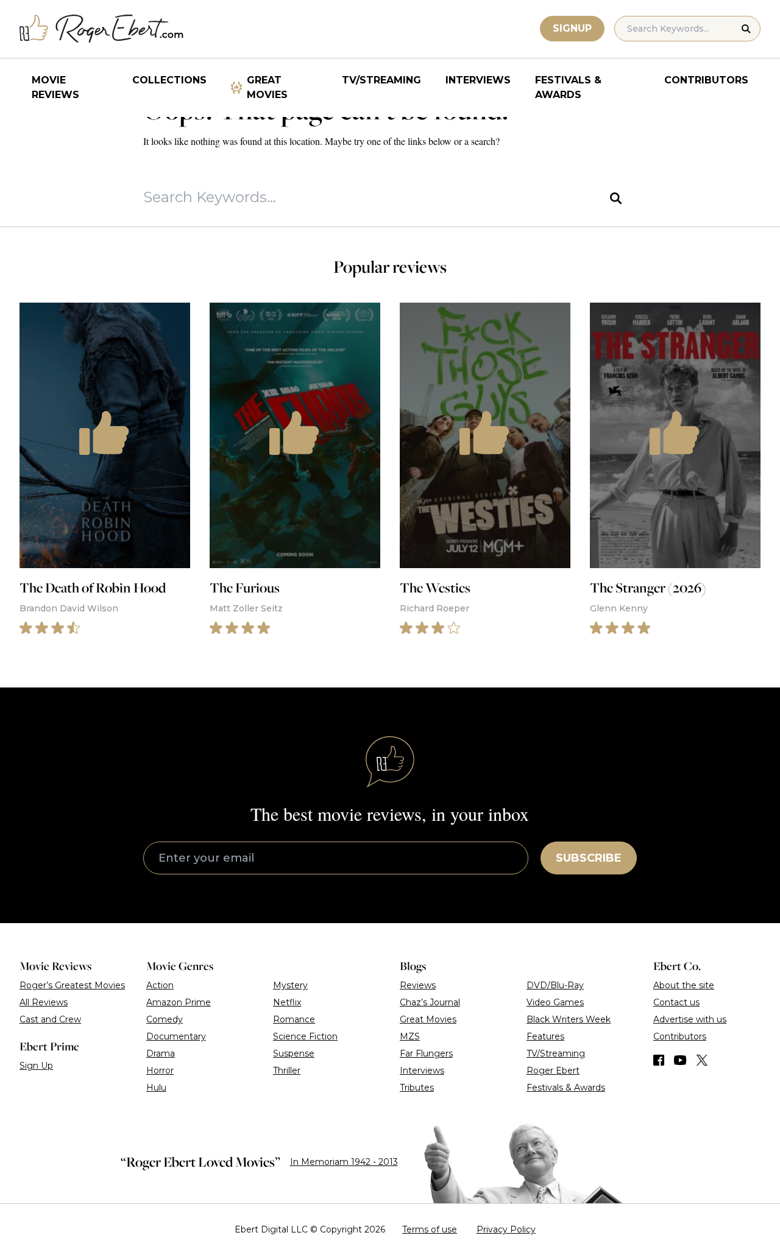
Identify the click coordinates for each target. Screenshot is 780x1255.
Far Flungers (426, 1053)
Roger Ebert (553, 1070)
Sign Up (36, 1065)
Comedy (164, 1019)
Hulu (156, 1087)
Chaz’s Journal (430, 1002)
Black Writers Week (568, 1019)
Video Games (555, 1002)
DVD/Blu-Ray (555, 985)
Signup (572, 28)
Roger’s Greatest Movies (72, 985)
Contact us (676, 1002)
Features (545, 1036)
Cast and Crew (50, 1019)
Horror (160, 1070)
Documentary (176, 1036)
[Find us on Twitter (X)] (702, 1060)
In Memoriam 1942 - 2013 (344, 1161)
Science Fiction (305, 1036)
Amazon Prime (178, 1002)
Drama (160, 1053)
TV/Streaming (381, 80)
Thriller (286, 1070)
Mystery (290, 985)
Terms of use (429, 1229)
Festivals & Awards (568, 87)
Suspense (293, 1053)
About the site (683, 985)
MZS (410, 1036)
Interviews (478, 80)
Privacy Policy (506, 1229)
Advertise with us (689, 1019)
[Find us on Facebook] (658, 1060)
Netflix (287, 1002)
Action (160, 985)
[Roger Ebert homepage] (102, 29)
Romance (294, 1019)
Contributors (706, 80)
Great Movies (267, 87)
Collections (169, 80)
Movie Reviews (55, 87)
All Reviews (44, 1002)
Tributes (417, 1087)
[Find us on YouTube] (680, 1060)
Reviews (418, 985)
